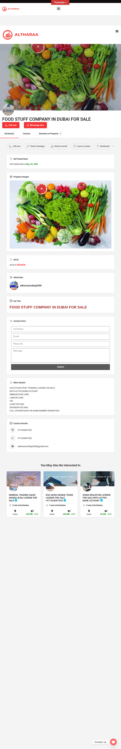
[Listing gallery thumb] (60, 214)
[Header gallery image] (60, 77)
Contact (26, 133)
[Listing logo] (8, 110)
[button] (58, 8)
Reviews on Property (50, 133)
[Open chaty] (113, 742)
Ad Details (9, 133)
